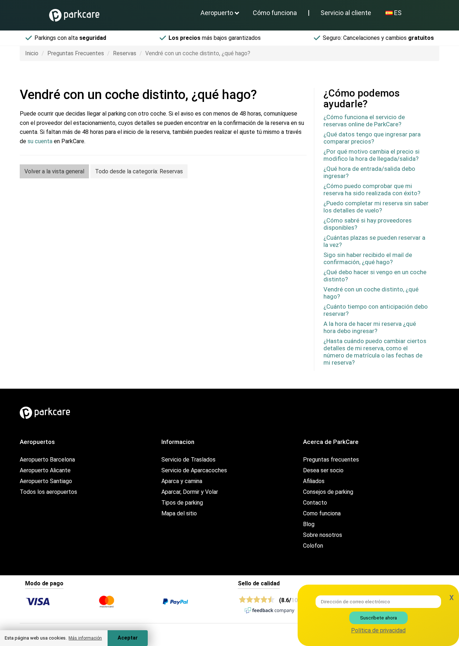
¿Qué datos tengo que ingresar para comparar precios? (372, 138)
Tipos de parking (182, 502)
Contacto (315, 502)
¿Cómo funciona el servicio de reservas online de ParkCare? (364, 120)
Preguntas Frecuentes (75, 53)
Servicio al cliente (346, 13)
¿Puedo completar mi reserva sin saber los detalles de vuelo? (376, 207)
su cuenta (40, 141)
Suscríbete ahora (378, 618)
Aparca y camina (181, 481)
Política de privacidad (378, 630)
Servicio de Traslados (188, 459)
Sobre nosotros (322, 535)
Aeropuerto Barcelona (47, 459)
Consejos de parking (328, 491)
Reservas (124, 53)
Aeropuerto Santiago (46, 481)
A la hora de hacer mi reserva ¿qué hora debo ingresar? (369, 327)
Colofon (313, 545)
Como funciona (322, 513)
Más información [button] (85, 638)
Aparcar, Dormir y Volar (189, 491)
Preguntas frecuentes (331, 459)
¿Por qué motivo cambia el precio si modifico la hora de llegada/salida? (371, 155)
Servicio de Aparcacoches (194, 470)
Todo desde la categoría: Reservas (139, 171)
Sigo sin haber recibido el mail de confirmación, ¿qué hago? (367, 258)
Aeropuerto (216, 13)
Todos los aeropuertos (48, 491)
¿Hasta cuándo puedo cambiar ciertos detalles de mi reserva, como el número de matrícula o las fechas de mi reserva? (374, 351)
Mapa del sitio (179, 513)
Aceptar (128, 638)
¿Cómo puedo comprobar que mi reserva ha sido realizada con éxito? (371, 189)
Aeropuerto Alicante (45, 470)
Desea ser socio (323, 470)
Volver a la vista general (54, 171)
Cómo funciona (275, 13)
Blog (308, 524)
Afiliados (314, 481)
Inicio (31, 53)
